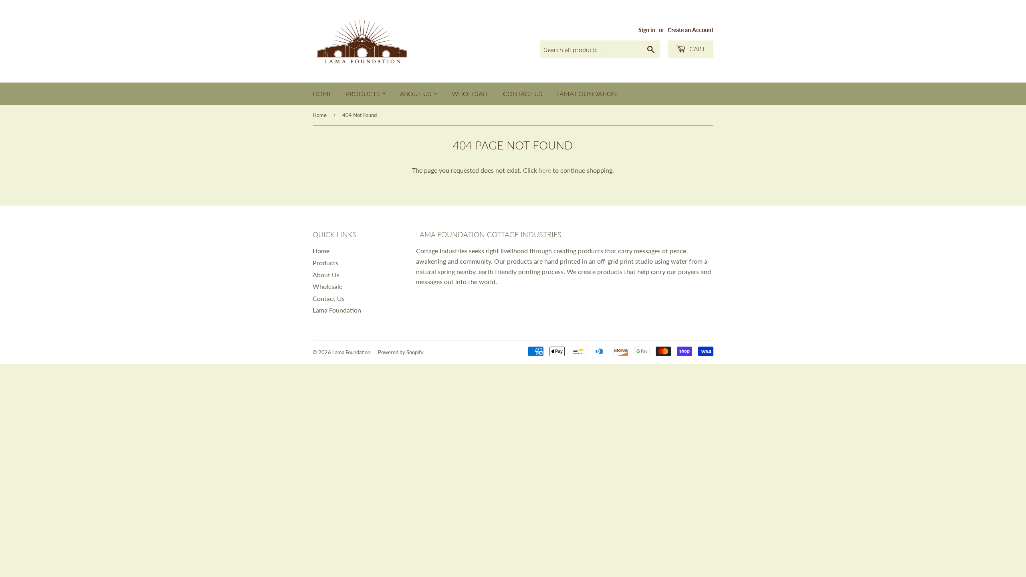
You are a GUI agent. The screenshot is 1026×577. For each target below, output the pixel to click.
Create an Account (690, 30)
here (545, 170)
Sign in (646, 30)
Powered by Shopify (401, 352)
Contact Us (523, 93)
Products (364, 93)
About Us (416, 93)
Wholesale (470, 93)
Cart (696, 48)
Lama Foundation (586, 93)
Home (322, 93)
